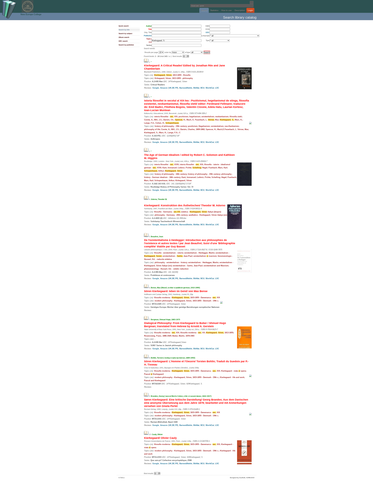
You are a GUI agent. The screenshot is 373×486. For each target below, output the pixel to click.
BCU (202, 88)
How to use (226, 10)
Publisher (148, 36)
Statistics (214, 10)
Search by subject (125, 33)
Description (240, 10)
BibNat (196, 88)
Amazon (164, 88)
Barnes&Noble (185, 88)
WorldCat (210, 88)
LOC (217, 88)
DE (173, 88)
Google (155, 88)
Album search (124, 37)
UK (170, 88)
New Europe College (31, 14)
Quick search (124, 26)
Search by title (124, 30)
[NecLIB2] (27, 12)
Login (250, 10)
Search (204, 10)
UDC (208, 32)
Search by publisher (126, 45)
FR (176, 88)
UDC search (123, 41)
